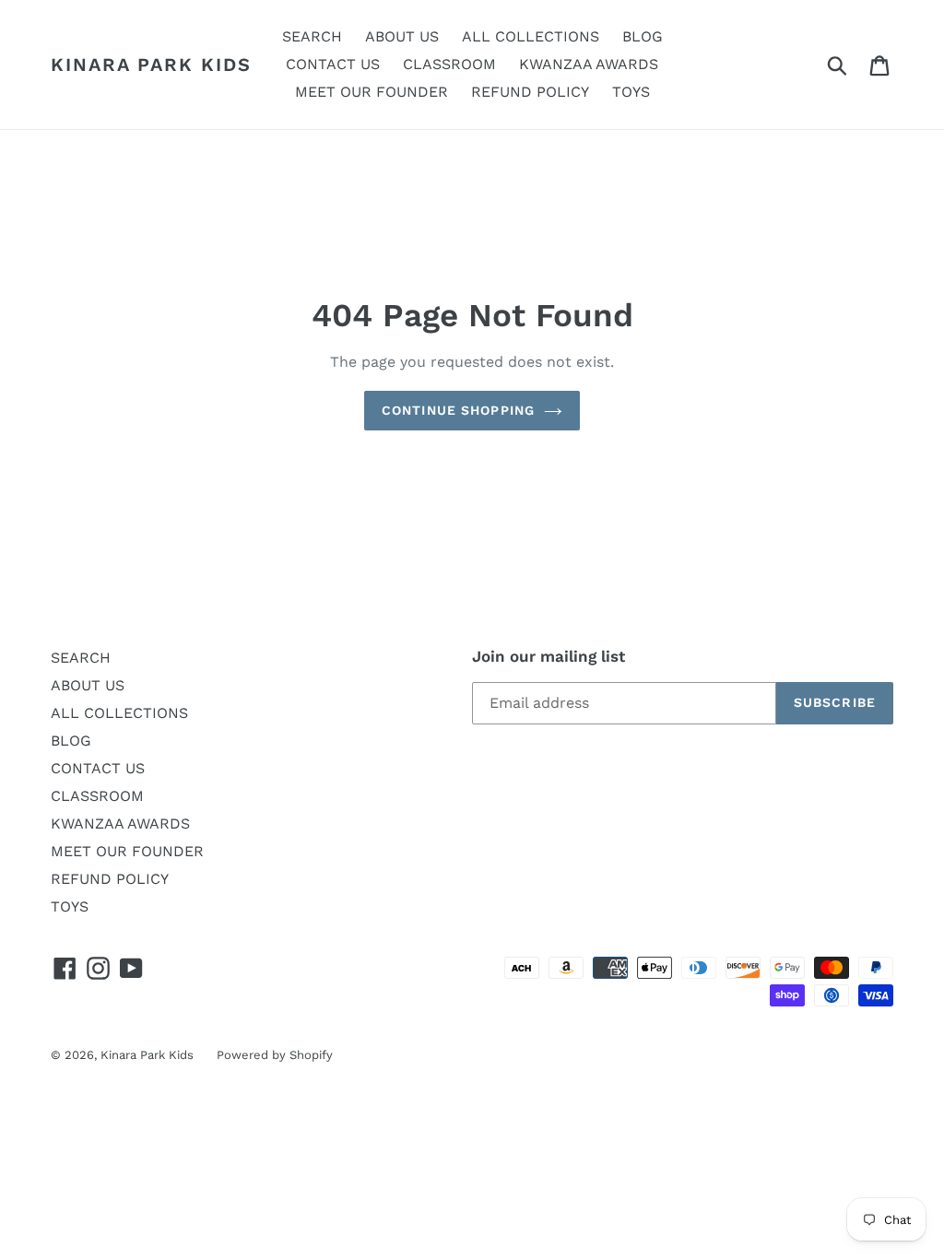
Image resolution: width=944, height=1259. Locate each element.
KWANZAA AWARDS (120, 823)
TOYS (69, 906)
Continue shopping (458, 410)
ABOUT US (87, 685)
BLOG (71, 740)
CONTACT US (98, 768)
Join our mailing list (548, 656)
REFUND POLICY (110, 879)
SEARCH (81, 657)
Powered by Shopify (275, 1055)
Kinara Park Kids (151, 64)
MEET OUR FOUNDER (127, 851)
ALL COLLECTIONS (119, 713)
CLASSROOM (97, 796)
